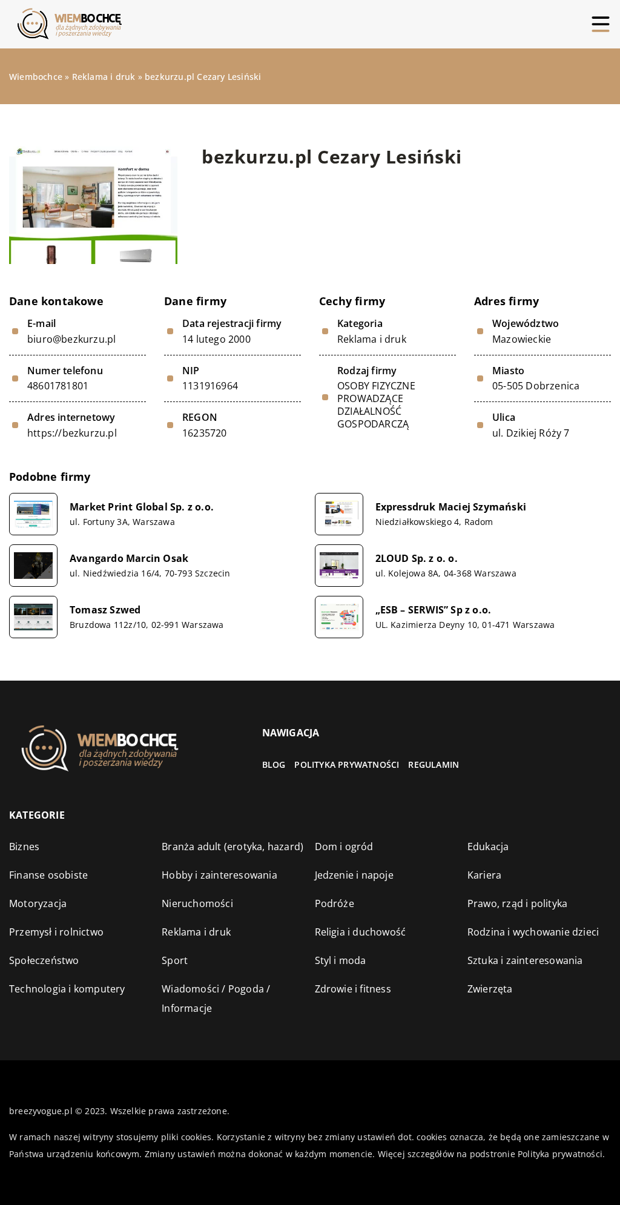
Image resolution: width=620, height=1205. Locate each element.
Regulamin (433, 764)
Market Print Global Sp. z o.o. (142, 507)
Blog (274, 764)
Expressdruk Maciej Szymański (451, 507)
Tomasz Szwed (105, 610)
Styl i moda (340, 960)
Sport (175, 960)
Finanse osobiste (48, 875)
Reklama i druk (371, 339)
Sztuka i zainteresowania (525, 960)
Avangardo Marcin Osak (129, 558)
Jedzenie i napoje (354, 875)
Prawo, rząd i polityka (517, 903)
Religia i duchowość (360, 932)
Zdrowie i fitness (353, 988)
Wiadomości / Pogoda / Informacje (216, 998)
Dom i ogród (344, 846)
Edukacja (488, 846)
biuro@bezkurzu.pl (71, 339)
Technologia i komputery (67, 988)
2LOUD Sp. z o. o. (416, 558)
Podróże (334, 903)
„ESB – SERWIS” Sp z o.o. (433, 610)
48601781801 (57, 386)
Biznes (24, 846)
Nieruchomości (197, 903)
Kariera (484, 875)
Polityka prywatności (346, 764)
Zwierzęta (490, 988)
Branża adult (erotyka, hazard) (232, 846)
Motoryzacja (38, 903)
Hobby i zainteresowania (219, 875)
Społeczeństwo (44, 960)
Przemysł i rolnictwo (56, 932)
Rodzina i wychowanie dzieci (533, 932)
